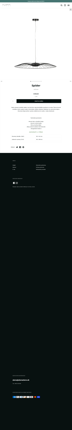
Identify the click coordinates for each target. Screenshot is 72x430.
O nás (14, 169)
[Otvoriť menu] (68, 5)
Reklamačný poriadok (41, 169)
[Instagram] (17, 183)
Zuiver (36, 89)
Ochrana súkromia (40, 167)
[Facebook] (14, 183)
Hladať (14, 165)
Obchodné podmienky (41, 165)
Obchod (14, 167)
